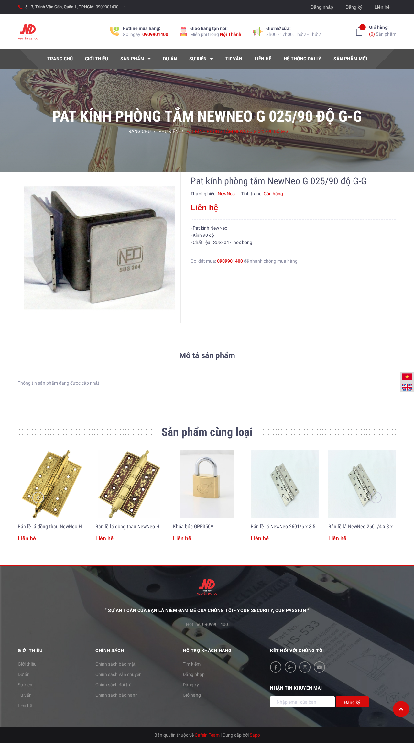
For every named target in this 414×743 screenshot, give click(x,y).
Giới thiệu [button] (30, 650)
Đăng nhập (321, 7)
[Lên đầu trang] (401, 709)
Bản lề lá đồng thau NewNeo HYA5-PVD (59, 526)
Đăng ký (353, 7)
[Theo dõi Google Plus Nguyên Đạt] (290, 667)
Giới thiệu (27, 664)
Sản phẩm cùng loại (207, 432)
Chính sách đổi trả (113, 684)
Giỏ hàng (192, 695)
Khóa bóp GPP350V (193, 526)
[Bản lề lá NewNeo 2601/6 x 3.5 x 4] (285, 484)
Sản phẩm (382, 31)
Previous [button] (38, 497)
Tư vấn (25, 695)
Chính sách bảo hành (116, 695)
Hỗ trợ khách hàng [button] (207, 650)
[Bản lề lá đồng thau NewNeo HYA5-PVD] (52, 484)
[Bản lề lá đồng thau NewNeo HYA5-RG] (129, 484)
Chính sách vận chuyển (118, 674)
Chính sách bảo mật (115, 664)
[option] (99, 247)
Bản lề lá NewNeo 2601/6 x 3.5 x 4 (287, 526)
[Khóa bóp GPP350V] (207, 484)
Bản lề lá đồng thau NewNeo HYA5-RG (134, 526)
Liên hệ (382, 7)
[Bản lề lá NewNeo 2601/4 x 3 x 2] (362, 484)
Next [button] (376, 497)
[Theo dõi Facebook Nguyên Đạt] (275, 667)
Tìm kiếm (192, 664)
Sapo (255, 735)
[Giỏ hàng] (359, 31)
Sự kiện (25, 684)
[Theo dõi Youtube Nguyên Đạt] (319, 667)
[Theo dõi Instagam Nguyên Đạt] (304, 667)
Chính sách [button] (109, 650)
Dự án (24, 674)
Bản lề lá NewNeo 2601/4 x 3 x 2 (362, 526)
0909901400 (107, 7)
